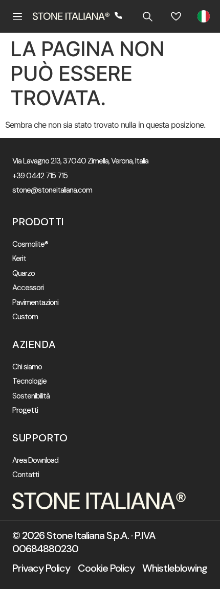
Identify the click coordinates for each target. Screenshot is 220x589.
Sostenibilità (31, 396)
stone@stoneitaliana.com (52, 190)
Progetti (25, 410)
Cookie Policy (106, 568)
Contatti (25, 475)
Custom (25, 317)
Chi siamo (27, 367)
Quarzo (23, 273)
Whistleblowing (174, 568)
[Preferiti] (176, 16)
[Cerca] (147, 16)
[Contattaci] (118, 16)
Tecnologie (29, 381)
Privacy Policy (41, 568)
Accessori (27, 288)
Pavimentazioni (35, 303)
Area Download (35, 460)
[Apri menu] (17, 16)
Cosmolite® (30, 244)
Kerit (19, 259)
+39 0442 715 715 (40, 176)
